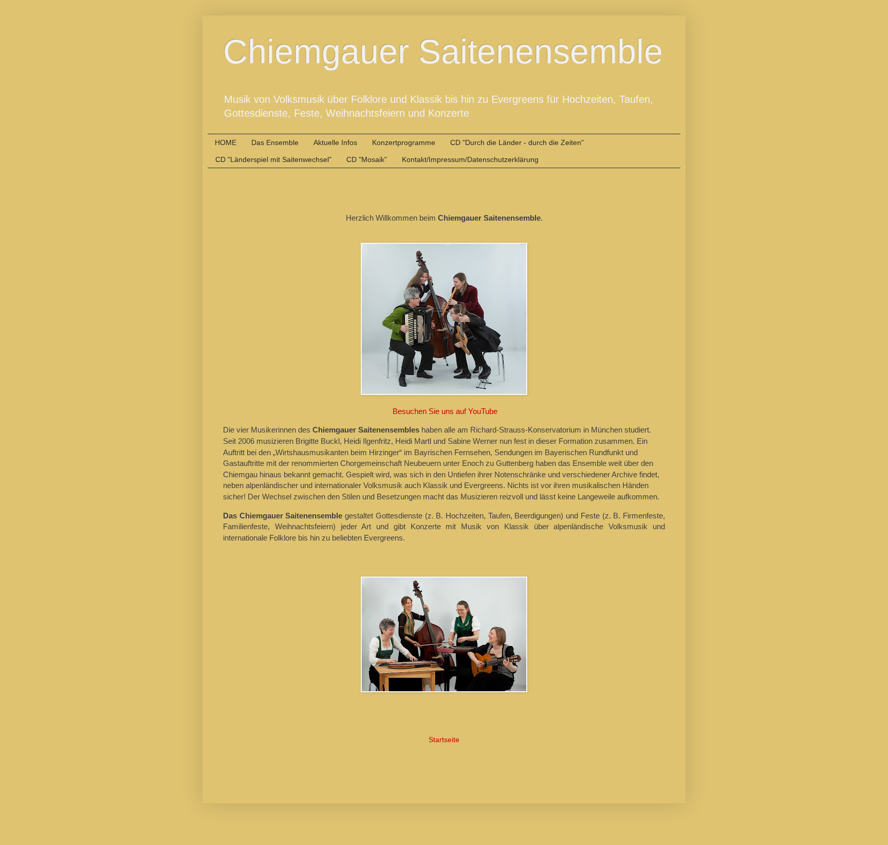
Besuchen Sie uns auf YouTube (445, 411)
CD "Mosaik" (366, 159)
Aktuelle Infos (335, 142)
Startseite (444, 739)
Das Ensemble (275, 142)
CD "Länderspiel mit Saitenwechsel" (273, 159)
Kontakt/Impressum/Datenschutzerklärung (470, 159)
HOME (225, 142)
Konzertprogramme (403, 142)
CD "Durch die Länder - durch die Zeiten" (517, 142)
